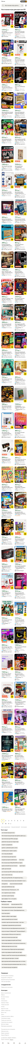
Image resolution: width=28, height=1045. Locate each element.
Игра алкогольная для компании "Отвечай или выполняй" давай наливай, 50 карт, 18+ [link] (20, 352)
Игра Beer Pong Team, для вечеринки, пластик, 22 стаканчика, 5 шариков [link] (7, 729)
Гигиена (3, 998)
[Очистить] (22, 5)
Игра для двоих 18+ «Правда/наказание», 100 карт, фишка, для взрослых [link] (20, 593)
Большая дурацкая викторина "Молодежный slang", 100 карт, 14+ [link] (19, 245)
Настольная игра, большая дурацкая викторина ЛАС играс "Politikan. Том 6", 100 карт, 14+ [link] (20, 192)
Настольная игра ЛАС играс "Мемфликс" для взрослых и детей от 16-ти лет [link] (20, 324)
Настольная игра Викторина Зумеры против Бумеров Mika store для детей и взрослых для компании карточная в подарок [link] (20, 756)
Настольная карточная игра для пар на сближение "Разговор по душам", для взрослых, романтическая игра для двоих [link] (7, 379)
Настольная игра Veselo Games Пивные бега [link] (20, 566)
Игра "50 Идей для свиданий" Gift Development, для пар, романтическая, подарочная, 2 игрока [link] (7, 593)
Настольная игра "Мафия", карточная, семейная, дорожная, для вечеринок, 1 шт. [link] (20, 674)
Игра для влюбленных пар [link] (20, 87)
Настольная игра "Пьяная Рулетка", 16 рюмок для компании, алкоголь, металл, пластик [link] (20, 782)
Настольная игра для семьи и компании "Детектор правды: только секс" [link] (19, 539)
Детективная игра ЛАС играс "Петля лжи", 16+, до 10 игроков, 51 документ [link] (20, 140)
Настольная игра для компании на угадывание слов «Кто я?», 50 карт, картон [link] (7, 539)
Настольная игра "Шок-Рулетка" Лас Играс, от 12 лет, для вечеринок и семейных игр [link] (7, 647)
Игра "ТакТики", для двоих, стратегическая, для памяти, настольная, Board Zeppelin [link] (7, 272)
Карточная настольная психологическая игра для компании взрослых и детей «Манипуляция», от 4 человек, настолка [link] (20, 219)
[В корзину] (12, 26)
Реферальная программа (6, 987)
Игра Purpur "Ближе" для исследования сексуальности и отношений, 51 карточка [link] (7, 674)
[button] (26, 6)
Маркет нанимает (5, 1033)
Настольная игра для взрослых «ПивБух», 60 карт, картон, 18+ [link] (7, 352)
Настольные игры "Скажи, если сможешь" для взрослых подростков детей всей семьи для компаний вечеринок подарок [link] (7, 87)
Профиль (25, 1043)
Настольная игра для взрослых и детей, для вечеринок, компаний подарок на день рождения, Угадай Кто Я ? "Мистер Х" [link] (7, 512)
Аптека (2, 1006)
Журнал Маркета (5, 1035)
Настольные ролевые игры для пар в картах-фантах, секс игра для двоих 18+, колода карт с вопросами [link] (20, 729)
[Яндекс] (11, 1039)
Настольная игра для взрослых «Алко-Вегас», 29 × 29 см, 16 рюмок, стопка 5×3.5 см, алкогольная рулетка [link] (7, 702)
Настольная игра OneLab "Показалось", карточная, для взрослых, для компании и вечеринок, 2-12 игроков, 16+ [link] (20, 647)
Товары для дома (5, 1004)
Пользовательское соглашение (8, 1029)
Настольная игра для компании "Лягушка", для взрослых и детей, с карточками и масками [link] (7, 140)
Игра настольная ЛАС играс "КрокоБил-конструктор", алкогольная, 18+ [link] (20, 809)
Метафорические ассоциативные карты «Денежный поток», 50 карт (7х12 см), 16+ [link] (20, 379)
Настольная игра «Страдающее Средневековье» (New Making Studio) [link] (20, 167)
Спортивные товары (5, 1018)
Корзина (19, 1043)
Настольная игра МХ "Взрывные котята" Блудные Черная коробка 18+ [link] (6, 566)
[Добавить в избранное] (12, 13)
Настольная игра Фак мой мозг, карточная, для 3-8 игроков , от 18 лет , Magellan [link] (7, 192)
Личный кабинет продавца (7, 975)
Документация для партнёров (8, 979)
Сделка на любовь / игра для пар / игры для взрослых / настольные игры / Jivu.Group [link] (7, 299)
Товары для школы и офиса (7, 1016)
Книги (2, 1014)
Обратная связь (4, 1031)
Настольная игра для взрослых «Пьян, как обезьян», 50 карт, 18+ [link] (7, 60)
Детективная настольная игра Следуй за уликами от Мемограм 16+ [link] (7, 113)
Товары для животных (6, 1020)
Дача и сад (3, 1012)
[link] (8, 833)
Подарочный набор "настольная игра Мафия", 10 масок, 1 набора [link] (6, 460)
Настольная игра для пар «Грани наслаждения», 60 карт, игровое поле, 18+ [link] (20, 433)
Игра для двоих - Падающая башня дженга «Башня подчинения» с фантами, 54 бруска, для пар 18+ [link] (20, 272)
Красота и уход (4, 1008)
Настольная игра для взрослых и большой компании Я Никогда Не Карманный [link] (20, 32)
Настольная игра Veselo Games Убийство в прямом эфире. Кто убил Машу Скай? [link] (20, 702)
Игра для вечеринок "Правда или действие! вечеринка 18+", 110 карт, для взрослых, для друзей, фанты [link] (7, 219)
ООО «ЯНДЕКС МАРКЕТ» (10, 1037)
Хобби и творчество (5, 1010)
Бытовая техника (5, 996)
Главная (3, 1043)
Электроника (4, 1000)
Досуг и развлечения (6, 993)
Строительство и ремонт (6, 1022)
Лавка (8, 1043)
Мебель (3, 994)
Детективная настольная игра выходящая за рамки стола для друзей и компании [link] (7, 756)
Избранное (14, 1043)
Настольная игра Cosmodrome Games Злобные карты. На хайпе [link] (6, 433)
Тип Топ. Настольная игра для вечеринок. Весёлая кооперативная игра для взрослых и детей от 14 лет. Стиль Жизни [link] (20, 620)
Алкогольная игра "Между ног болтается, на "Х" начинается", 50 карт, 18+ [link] (7, 782)
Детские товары (5, 1024)
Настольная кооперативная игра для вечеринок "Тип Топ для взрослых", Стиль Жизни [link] (7, 32)
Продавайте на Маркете (6, 977)
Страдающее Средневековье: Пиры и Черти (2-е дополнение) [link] (20, 406)
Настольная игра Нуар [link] (7, 166)
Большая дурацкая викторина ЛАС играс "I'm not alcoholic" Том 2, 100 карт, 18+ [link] (7, 245)
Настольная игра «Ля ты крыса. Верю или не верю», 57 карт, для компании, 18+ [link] (20, 460)
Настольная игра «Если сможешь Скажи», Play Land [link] (7, 809)
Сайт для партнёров (5, 981)
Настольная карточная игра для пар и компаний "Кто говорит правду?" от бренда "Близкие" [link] (7, 620)
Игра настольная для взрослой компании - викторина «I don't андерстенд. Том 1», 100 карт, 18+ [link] (20, 113)
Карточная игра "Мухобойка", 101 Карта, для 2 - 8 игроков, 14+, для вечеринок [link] (20, 487)
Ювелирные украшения (6, 1026)
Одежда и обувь (5, 1002)
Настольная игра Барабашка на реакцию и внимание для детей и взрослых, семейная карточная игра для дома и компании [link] (20, 512)
